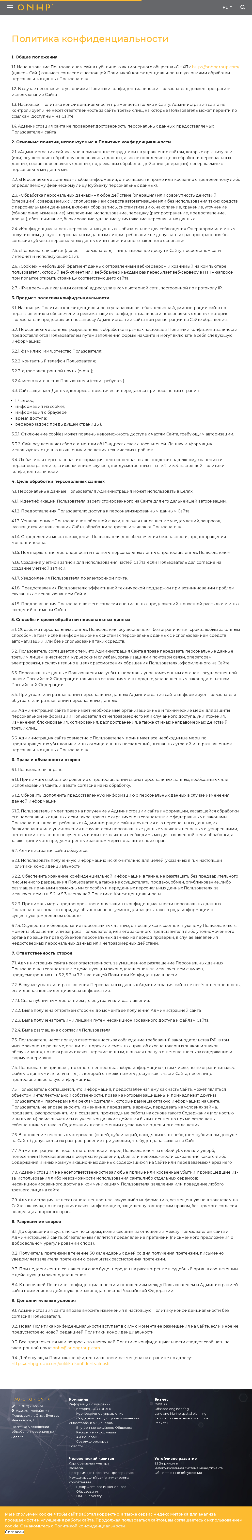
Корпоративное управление (100, 1413)
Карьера (76, 1468)
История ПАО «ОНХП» (93, 1409)
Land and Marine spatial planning (180, 1413)
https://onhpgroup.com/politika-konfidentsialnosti (60, 1363)
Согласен (14, 1532)
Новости (76, 1446)
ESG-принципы (166, 1463)
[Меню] (10, 7)
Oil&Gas (161, 1404)
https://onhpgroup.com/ (215, 67)
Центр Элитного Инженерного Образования (101, 1489)
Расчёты (161, 1423)
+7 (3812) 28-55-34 (29, 1406)
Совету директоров (92, 1441)
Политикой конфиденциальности (89, 1526)
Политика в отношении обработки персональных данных (33, 1431)
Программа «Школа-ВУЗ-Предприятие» (101, 1473)
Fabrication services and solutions (181, 1418)
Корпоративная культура (89, 1463)
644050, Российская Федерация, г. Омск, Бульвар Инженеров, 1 (36, 1415)
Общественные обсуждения (178, 1473)
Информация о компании (89, 1404)
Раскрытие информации (96, 1432)
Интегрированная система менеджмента (189, 1468)
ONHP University (89, 1496)
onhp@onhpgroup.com (76, 1348)
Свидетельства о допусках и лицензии (107, 1418)
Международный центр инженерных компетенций (99, 1480)
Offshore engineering (172, 1409)
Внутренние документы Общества (104, 1427)
